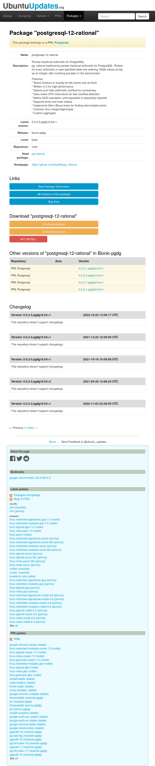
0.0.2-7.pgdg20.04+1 (91, 282)
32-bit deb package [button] (53, 224)
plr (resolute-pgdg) (21, 701)
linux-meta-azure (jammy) (25, 565)
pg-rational (38, 154)
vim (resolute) (18, 507)
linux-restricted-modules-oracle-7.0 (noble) (35, 648)
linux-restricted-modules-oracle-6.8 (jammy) (36, 603)
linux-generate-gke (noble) (25, 675)
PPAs (58, 16)
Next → (33, 428)
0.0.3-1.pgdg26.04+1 (91, 268)
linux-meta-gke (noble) (23, 671)
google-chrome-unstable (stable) (29, 694)
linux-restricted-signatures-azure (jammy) (34, 538)
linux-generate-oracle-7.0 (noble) (29, 660)
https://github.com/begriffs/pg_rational (54, 164)
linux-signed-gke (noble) (24, 667)
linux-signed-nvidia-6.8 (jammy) (28, 610)
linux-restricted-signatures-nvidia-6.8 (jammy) (37, 595)
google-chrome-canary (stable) (28, 644)
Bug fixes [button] (53, 201)
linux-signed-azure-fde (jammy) (28, 557)
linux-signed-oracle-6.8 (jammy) (29, 614)
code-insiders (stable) (23, 682)
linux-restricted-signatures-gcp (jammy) (33, 580)
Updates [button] (41, 16)
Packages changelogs (27, 495)
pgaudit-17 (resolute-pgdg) (26, 747)
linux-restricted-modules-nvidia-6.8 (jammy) (36, 606)
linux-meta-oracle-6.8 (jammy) (28, 618)
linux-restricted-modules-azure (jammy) (33, 546)
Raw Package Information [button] (54, 186)
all (16, 625)
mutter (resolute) (20, 568)
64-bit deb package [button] (53, 231)
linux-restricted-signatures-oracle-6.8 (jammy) (37, 599)
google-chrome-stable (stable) (28, 724)
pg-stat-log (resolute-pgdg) (26, 735)
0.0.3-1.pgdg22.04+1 (91, 289)
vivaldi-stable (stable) (22, 679)
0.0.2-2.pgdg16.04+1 (91, 275)
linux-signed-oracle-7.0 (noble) (28, 652)
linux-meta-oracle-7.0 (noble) (27, 656)
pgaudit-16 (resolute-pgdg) (26, 754)
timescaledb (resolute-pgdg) (26, 697)
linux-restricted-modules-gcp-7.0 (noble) (34, 523)
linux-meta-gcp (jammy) (24, 591)
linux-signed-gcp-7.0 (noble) (26, 527)
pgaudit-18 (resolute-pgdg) (26, 739)
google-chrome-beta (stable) (27, 728)
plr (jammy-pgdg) (20, 709)
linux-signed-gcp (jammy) (25, 587)
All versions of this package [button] (54, 194)
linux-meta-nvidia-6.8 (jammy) (27, 622)
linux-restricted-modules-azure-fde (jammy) (35, 550)
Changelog (24, 16)
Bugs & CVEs (22, 499)
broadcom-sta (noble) (23, 576)
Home (7, 15)
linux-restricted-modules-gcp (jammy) (32, 584)
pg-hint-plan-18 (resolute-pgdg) (28, 743)
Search (142, 16)
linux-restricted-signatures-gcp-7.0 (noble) (35, 519)
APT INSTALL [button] (28, 239)
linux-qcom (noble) (21, 534)
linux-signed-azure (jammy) (26, 553)
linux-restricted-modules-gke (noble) (31, 663)
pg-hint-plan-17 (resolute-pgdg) (28, 751)
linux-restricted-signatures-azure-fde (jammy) (37, 542)
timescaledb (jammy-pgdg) (26, 705)
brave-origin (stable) (22, 686)
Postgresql (61, 42)
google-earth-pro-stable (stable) (29, 716)
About (52, 442)
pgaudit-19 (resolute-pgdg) (26, 732)
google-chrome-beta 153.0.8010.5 (30, 478)
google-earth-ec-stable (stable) (28, 720)
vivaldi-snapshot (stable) (24, 713)
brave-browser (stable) (23, 690)
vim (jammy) (17, 511)
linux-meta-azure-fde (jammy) (27, 561)
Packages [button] (73, 16)
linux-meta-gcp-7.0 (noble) (25, 531)
